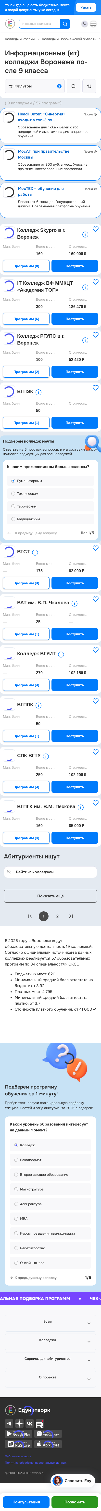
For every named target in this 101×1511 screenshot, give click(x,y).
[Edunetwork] (10, 24)
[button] (50, 1323)
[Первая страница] (30, 916)
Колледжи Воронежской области (69, 39)
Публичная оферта (18, 1456)
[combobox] (43, 24)
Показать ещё (50, 896)
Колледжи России (20, 39)
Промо (88, 114)
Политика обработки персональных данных (35, 1463)
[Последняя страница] (71, 916)
